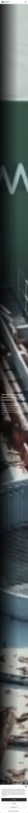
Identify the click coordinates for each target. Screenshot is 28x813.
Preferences (14, 807)
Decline (14, 803)
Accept (14, 799)
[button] (26, 786)
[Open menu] (25, 2)
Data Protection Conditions (13, 811)
